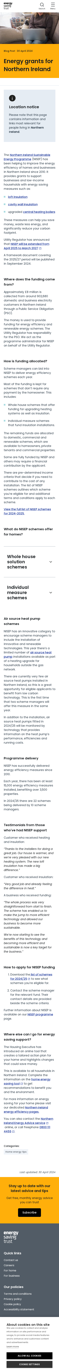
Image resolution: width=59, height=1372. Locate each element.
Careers (9, 1265)
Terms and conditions (18, 1294)
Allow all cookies (29, 1355)
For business (12, 1276)
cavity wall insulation (23, 204)
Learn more (13, 1346)
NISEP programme (40, 1014)
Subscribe (29, 1212)
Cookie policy (12, 1304)
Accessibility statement (19, 1309)
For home (10, 1270)
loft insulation (18, 197)
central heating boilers (39, 212)
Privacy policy (13, 1299)
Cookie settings (29, 1364)
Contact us (11, 1260)
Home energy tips (16, 1151)
